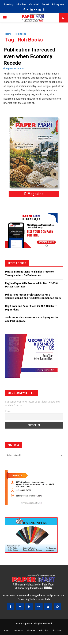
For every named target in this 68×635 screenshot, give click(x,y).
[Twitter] (20, 606)
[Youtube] (39, 606)
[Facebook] (10, 606)
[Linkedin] (29, 606)
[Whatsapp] (57, 606)
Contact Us (18, 630)
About (6, 630)
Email (8, 411)
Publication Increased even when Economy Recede (29, 56)
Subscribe (43, 630)
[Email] (48, 606)
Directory (8, 4)
